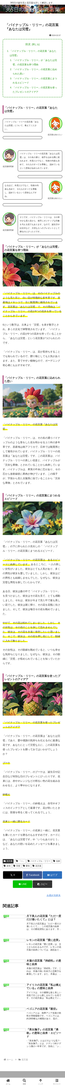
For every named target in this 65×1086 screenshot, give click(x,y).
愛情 (28, 866)
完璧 (18, 866)
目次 (28, 44)
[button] (42, 884)
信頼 (58, 861)
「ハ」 (22, 861)
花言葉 (9, 861)
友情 (8, 866)
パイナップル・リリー (40, 861)
